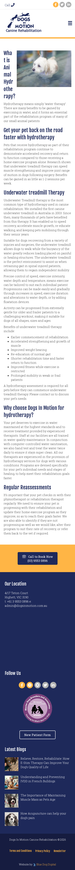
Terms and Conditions (20, 850)
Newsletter (60, 851)
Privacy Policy (42, 851)
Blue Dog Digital (46, 864)
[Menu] (70, 23)
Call (8, 5)
